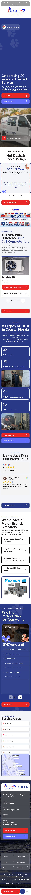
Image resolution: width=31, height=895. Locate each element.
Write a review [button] (9, 470)
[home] (15, 11)
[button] (27, 891)
